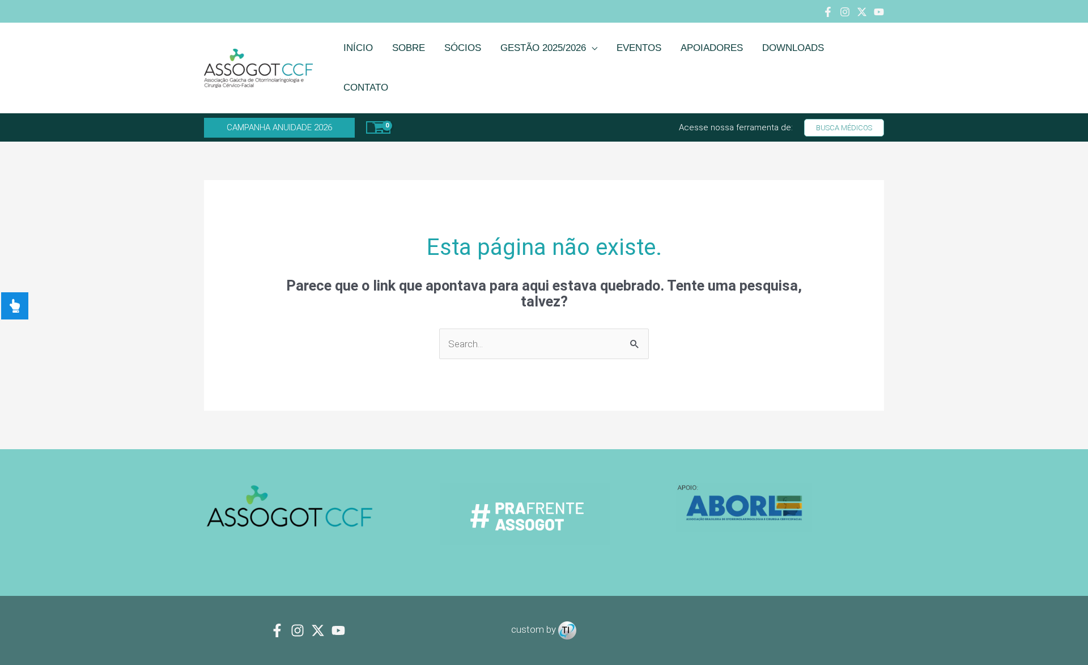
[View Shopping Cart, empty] (378, 127)
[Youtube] (879, 12)
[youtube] (338, 630)
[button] (279, 128)
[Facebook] (828, 12)
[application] (591, 48)
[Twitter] (862, 12)
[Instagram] (845, 12)
